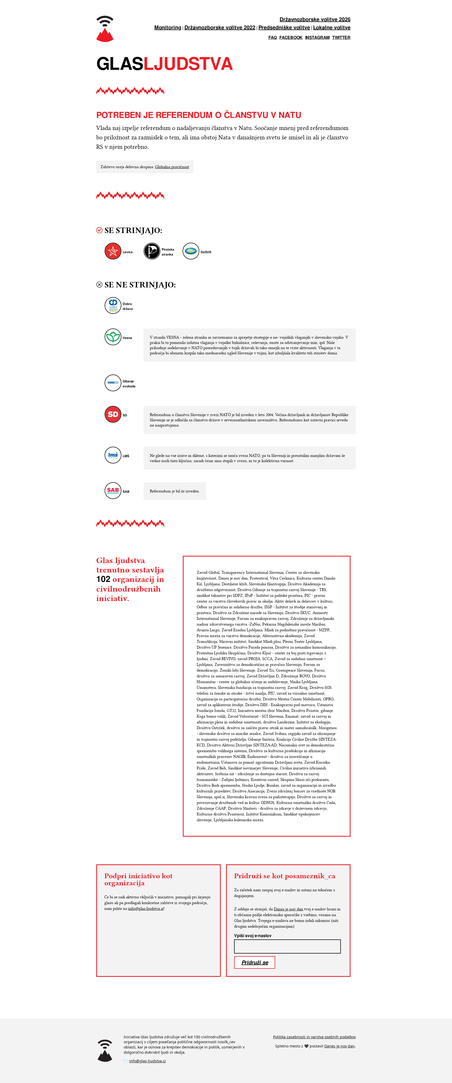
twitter (341, 38)
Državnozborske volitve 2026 (315, 20)
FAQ (272, 38)
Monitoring (167, 28)
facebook (291, 38)
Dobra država (128, 306)
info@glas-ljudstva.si (145, 908)
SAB (126, 491)
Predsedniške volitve (284, 28)
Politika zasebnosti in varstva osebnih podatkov (314, 1036)
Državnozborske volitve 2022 (219, 28)
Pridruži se (254, 962)
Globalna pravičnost (172, 167)
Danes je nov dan (288, 909)
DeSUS (206, 252)
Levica (128, 252)
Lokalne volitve (332, 28)
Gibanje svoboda (129, 384)
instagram (317, 38)
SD (125, 415)
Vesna (127, 338)
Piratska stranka (168, 252)
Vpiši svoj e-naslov (253, 936)
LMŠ (126, 456)
